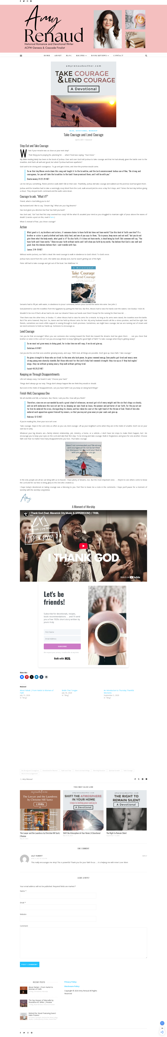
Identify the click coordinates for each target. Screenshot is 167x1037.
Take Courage (128, 770)
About (58, 56)
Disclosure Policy (71, 986)
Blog (69, 56)
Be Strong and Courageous (30, 770)
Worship (93, 131)
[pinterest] (31, 1)
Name (23, 891)
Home (47, 56)
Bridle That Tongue (69, 690)
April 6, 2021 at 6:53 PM (39, 858)
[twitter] (24, 1)
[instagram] (27, 1)
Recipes (80, 56)
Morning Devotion (99, 770)
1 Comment (88, 139)
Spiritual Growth (114, 770)
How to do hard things (82, 770)
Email (23, 902)
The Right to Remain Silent (116, 833)
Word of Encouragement (30, 773)
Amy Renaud (27, 779)
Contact (118, 56)
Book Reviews (99, 56)
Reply (144, 856)
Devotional (81, 131)
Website (23, 914)
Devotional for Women (50, 770)
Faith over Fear (66, 770)
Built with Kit (62, 658)
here (52, 217)
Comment (24, 926)
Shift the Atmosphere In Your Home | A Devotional (81, 833)
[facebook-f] (20, 1)
